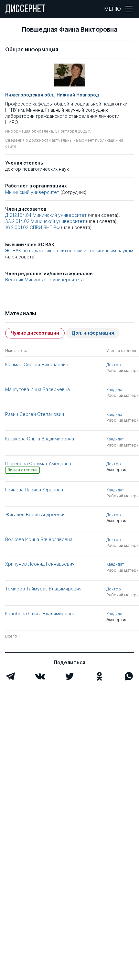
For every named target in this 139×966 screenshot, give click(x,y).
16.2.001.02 (16, 227)
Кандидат (115, 389)
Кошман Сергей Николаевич (36, 364)
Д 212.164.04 (18, 215)
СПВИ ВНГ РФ (45, 227)
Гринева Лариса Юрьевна (34, 489)
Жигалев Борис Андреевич (35, 514)
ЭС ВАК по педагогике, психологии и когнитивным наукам (69, 250)
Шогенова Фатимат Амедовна (38, 463)
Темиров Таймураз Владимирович (43, 588)
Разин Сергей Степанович (34, 414)
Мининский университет (32, 192)
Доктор (113, 364)
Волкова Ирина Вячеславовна (38, 539)
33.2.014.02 (17, 221)
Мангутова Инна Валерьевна (37, 389)
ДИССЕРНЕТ (25, 9)
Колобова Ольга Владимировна (40, 613)
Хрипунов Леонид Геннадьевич (40, 564)
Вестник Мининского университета (44, 279)
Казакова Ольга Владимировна (39, 438)
